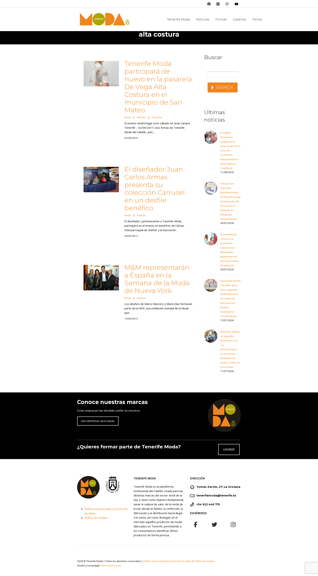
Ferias (257, 19)
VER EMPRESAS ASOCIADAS (98, 421)
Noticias (202, 19)
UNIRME (229, 449)
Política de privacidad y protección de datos (167, 561)
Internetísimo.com (111, 565)
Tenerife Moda (178, 19)
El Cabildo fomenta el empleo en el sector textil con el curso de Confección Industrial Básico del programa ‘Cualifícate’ (230, 150)
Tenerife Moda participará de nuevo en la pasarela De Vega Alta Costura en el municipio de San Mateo (158, 86)
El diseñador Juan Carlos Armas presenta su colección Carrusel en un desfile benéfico (154, 188)
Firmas (221, 19)
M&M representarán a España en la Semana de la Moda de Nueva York (157, 279)
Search (224, 87)
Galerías (239, 19)
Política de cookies (96, 517)
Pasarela (157, 117)
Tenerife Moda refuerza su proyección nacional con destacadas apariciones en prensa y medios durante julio (229, 250)
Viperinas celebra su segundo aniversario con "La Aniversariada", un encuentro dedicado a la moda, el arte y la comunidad (230, 349)
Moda (127, 117)
